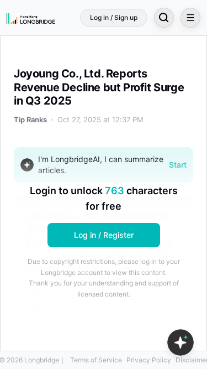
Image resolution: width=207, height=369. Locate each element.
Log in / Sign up (113, 17)
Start (178, 164)
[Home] (31, 17)
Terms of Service (96, 360)
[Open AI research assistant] (180, 342)
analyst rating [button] (151, 308)
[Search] (164, 18)
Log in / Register (104, 235)
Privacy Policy (148, 360)
